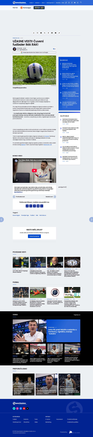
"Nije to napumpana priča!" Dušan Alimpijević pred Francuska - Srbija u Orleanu (54, 360)
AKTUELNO (49, 299)
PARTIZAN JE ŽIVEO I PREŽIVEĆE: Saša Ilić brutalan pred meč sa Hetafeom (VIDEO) (46, 392)
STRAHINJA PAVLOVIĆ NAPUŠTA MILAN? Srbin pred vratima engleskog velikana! (38, 272)
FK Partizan (16, 299)
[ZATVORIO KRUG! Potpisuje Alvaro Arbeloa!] (21, 262)
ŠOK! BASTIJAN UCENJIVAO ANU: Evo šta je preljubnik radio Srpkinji (70, 129)
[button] (79, 349)
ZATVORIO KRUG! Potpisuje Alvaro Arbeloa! (20, 271)
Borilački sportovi (15, 356)
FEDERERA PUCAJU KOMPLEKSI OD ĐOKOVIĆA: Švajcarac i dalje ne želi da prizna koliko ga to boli (23, 391)
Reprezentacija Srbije (51, 356)
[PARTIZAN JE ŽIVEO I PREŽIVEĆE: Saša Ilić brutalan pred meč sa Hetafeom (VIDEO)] (46, 384)
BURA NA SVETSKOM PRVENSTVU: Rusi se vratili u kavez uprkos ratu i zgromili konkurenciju (69, 65)
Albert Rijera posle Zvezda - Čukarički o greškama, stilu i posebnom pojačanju (38, 360)
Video (63, 2)
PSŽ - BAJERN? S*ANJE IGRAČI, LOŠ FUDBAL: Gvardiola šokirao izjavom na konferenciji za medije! (54, 273)
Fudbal (31, 2)
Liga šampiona (50, 269)
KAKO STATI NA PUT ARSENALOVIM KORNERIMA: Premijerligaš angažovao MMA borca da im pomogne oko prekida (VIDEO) (72, 273)
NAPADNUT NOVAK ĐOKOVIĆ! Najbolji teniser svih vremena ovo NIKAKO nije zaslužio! (70, 158)
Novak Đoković (18, 386)
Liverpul (47, 136)
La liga (14, 269)
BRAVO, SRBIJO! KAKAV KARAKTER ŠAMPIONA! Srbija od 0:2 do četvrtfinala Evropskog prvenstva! (70, 138)
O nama (47, 419)
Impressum (59, 419)
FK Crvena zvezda (32, 356)
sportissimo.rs (23, 49)
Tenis (43, 2)
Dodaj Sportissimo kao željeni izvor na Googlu (35, 52)
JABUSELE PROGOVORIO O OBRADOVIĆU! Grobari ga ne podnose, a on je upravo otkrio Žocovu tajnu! (69, 391)
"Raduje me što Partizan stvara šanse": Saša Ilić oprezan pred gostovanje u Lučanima (72, 359)
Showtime (58, 2)
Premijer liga (16, 38)
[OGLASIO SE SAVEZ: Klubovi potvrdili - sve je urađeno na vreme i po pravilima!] (55, 292)
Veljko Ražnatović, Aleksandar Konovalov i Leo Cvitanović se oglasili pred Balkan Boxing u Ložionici (20, 360)
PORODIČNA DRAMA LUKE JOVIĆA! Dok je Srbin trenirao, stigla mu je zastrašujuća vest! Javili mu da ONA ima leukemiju (72, 303)
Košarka (37, 2)
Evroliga (62, 386)
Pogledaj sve (77, 314)
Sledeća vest (49, 196)
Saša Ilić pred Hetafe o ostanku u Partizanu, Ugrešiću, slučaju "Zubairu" (62, 332)
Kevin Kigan (16, 215)
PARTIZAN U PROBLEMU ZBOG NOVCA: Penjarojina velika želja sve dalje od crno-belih (70, 121)
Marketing (48, 422)
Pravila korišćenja (72, 419)
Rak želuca (43, 215)
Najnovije (15, 7)
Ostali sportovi (49, 2)
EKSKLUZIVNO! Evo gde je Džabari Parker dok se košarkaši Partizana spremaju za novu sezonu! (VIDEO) (70, 75)
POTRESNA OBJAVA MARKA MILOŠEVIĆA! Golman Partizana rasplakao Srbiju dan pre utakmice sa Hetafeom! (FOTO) (70, 94)
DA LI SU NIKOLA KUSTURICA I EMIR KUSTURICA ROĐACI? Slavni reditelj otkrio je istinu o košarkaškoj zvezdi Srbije (70, 148)
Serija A (32, 269)
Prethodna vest (20, 196)
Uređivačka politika (72, 422)
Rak (37, 215)
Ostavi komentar (34, 236)
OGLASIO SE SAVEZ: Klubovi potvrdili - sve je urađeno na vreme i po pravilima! (69, 104)
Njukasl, (23, 144)
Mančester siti (48, 144)
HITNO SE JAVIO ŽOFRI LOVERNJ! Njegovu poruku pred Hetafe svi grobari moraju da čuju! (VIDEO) (70, 85)
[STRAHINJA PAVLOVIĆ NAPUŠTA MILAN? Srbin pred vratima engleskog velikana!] (38, 262)
